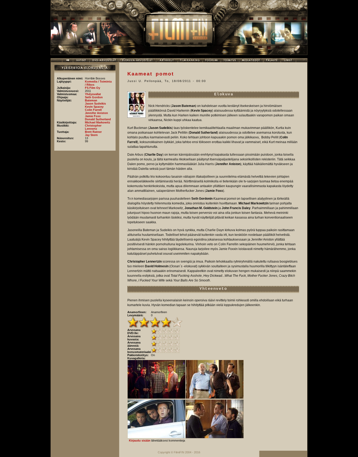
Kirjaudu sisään (139, 440)
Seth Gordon (94, 97)
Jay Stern (91, 135)
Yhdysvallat (93, 94)
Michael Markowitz (97, 122)
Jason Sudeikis (95, 103)
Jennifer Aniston (96, 113)
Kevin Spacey (94, 106)
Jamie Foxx (93, 116)
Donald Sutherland (98, 119)
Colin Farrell (93, 109)
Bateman (91, 100)
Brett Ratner (93, 131)
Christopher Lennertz (93, 127)
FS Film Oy (92, 87)
